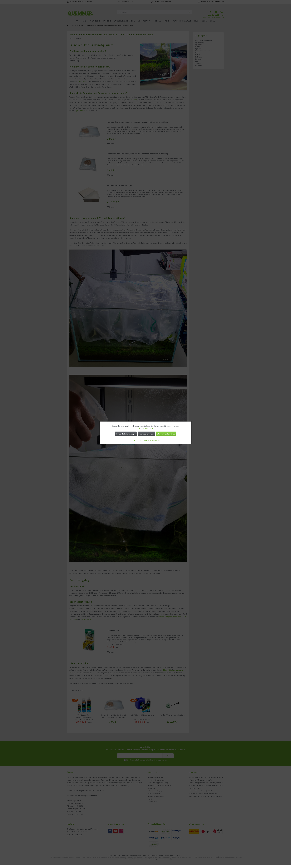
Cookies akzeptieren (146, 434)
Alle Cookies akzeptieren (166, 434)
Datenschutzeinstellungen (125, 434)
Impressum (137, 440)
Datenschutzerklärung (151, 440)
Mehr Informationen (145, 428)
